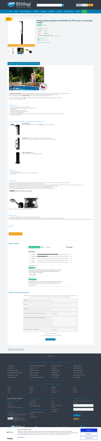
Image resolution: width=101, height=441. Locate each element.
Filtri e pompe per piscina (56, 365)
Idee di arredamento (54, 409)
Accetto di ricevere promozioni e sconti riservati (51, 335)
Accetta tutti (88, 430)
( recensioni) (85, 420)
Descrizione (12, 63)
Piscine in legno (11, 368)
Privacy (57, 333)
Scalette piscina (54, 372)
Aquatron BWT (54, 392)
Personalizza (88, 434)
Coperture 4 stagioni (33, 375)
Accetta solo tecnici (89, 437)
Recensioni (21, 63)
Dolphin (9, 389)
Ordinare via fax (32, 403)
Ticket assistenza (33, 417)
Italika (9, 392)
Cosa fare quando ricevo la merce (36, 412)
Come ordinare (32, 401)
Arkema (75, 389)
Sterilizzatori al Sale (55, 375)
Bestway (75, 392)
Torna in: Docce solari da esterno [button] (17, 349)
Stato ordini (31, 414)
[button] (84, 5)
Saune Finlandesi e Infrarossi (79, 375)
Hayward (53, 389)
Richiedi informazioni (33, 63)
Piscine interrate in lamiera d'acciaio (15, 372)
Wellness (52, 403)
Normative (53, 407)
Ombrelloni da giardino (78, 370)
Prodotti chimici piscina (34, 370)
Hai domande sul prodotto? (44, 42)
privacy (85, 412)
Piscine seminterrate (12, 377)
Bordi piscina (54, 368)
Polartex (31, 389)
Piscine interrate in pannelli (13, 370)
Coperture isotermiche (34, 372)
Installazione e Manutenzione (56, 405)
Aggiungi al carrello (16, 233)
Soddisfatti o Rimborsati (16, 411)
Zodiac (9, 387)
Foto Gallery (53, 411)
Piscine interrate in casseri (13, 375)
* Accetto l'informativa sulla (51, 333)
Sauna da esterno (77, 377)
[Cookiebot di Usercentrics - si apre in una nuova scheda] (10, 439)
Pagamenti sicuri (13, 401)
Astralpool (53, 387)
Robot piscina (32, 368)
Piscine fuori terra (11, 365)
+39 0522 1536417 (15, 399)
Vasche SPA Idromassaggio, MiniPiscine (37, 365)
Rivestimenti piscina (55, 370)
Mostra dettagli (21, 437)
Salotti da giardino (77, 365)
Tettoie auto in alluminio (78, 372)
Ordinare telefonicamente (34, 406)
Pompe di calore (54, 377)
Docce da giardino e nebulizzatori (36, 377)
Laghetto (31, 392)
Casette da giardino (77, 368)
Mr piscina (31, 387)
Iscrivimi (77, 415)
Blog (52, 399)
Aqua (74, 387)
